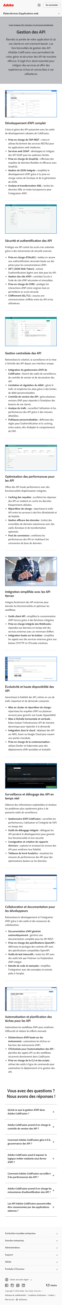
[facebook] (6, 1285)
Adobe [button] (8, 1261)
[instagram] (12, 1285)
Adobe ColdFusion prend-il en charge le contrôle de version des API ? (29, 1126)
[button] (39, 5)
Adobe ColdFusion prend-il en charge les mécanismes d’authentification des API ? (30, 1190)
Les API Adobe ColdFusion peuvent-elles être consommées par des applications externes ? (29, 1207)
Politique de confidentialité (15, 1295)
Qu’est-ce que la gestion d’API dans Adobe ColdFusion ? (26, 1111)
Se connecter (52, 5)
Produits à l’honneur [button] (14, 1269)
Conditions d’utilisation (37, 1295)
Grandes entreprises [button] (14, 1240)
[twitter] (17, 1285)
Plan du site (9, 1299)
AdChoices (23, 1299)
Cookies (51, 1295)
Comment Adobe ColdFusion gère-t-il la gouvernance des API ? (29, 1141)
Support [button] (9, 1254)
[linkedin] (23, 1285)
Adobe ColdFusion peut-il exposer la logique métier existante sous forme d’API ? (27, 1158)
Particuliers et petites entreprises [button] (20, 1233)
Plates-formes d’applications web (20, 13)
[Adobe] (8, 5)
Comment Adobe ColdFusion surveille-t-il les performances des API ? (29, 1175)
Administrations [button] (12, 1247)
